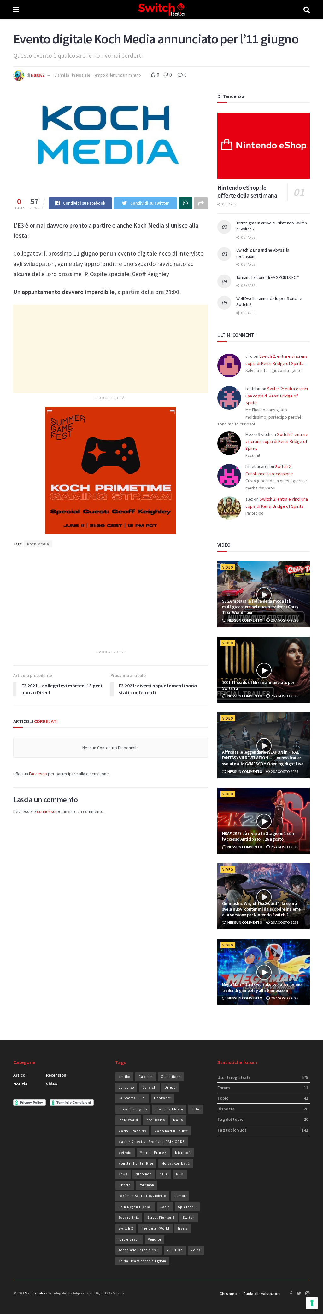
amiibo (124, 1076)
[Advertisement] (110, 349)
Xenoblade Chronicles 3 (138, 1250)
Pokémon (146, 1185)
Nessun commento (244, 620)
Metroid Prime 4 (153, 1152)
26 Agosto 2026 (284, 620)
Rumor (179, 1196)
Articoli (20, 1075)
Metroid (125, 1152)
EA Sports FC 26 (132, 1098)
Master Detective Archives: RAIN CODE (151, 1141)
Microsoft (183, 1152)
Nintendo (143, 1174)
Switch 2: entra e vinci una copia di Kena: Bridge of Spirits (276, 396)
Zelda (196, 1250)
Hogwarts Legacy (132, 1109)
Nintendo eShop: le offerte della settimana (247, 191)
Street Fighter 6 (160, 1217)
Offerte (124, 1185)
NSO (180, 1174)
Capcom (145, 1076)
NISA (164, 1174)
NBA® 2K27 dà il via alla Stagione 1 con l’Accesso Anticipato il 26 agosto (258, 836)
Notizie (83, 75)
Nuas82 (37, 75)
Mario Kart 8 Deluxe (171, 1131)
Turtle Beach (129, 1239)
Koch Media (38, 543)
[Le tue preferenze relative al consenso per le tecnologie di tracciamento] (312, 1303)
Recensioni (57, 1075)
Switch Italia (35, 1293)
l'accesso (38, 774)
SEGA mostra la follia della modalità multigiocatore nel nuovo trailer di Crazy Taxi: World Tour (260, 606)
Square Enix (128, 1217)
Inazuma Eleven (169, 1109)
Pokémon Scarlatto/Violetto (142, 1196)
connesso (46, 811)
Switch (189, 1217)
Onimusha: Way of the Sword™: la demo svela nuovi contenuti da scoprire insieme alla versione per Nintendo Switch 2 (261, 908)
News (122, 1174)
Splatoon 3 (187, 1207)
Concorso (126, 1087)
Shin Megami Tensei (135, 1207)
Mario (178, 1120)
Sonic (165, 1207)
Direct (170, 1087)
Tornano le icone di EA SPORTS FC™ (267, 277)
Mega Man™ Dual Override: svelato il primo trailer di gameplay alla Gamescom (262, 987)
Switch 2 (125, 1228)
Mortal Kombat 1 (176, 1163)
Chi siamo (228, 1293)
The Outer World (155, 1228)
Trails (182, 1228)
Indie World (128, 1120)
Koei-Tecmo (155, 1120)
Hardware (162, 1098)
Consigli (149, 1087)
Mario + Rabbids (132, 1131)
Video (227, 567)
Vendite (154, 1239)
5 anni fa (62, 75)
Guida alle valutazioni (261, 1293)
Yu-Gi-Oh (175, 1250)
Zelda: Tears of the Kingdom (142, 1261)
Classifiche (170, 1076)
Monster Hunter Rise (135, 1163)
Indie (195, 1109)
